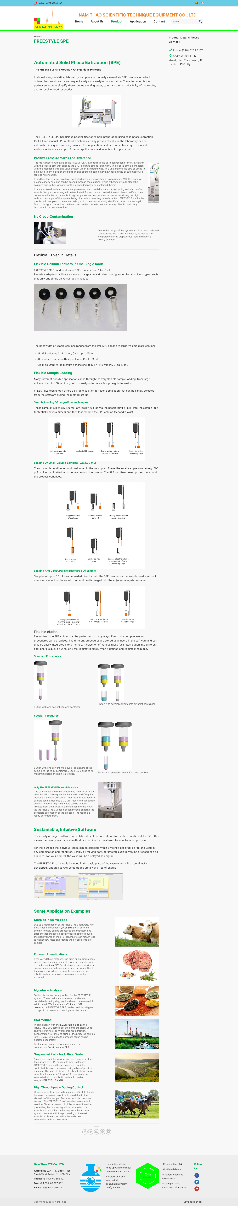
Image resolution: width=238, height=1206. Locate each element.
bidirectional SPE (50, 965)
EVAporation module (71, 1024)
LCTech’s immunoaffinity (59, 1004)
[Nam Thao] (50, 18)
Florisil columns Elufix (59, 1047)
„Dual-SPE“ (67, 927)
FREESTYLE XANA (53, 1080)
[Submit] (200, 21)
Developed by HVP (193, 1201)
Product (116, 21)
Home (79, 21)
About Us (97, 21)
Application (138, 21)
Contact (159, 21)
